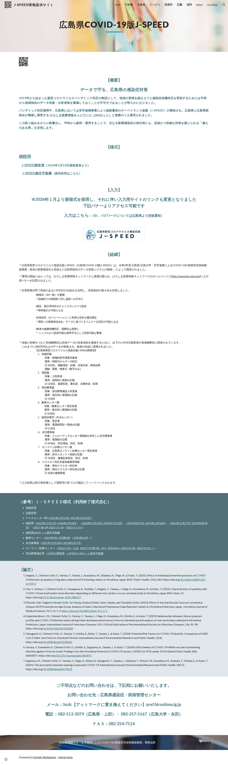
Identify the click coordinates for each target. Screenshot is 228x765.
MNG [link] (199, 4)
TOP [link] (118, 4)
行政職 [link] (129, 4)
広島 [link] (179, 4)
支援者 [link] (141, 4)
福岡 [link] (189, 4)
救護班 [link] (169, 4)
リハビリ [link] (155, 4)
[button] (224, 5)
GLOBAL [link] (212, 4)
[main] (114, 26)
